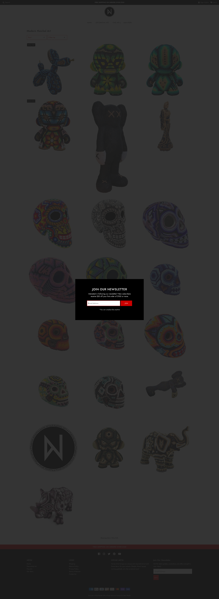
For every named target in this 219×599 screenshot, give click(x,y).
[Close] (141, 281)
